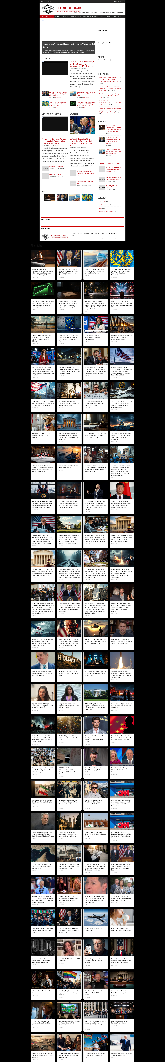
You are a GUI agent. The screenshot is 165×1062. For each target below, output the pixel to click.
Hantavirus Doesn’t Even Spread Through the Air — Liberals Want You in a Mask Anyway (86, 93)
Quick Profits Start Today (55, 174)
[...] (80, 86)
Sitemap (72, 235)
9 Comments (86, 177)
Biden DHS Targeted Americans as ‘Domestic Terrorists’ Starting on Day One (85, 173)
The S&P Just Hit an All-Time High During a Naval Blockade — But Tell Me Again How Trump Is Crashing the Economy (86, 104)
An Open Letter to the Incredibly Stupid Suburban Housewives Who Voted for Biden (113, 169)
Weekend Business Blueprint (107, 13)
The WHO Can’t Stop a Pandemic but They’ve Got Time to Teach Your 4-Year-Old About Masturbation (58, 104)
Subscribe (120, 13)
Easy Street (94, 13)
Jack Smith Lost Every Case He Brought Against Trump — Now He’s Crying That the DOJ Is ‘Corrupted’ (58, 93)
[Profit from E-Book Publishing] (45, 168)
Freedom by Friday (84, 13)
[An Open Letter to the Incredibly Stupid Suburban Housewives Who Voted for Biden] (102, 169)
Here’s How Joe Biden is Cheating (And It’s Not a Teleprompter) (113, 178)
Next (94, 35)
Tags (118, 163)
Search (120, 67)
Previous (44, 35)
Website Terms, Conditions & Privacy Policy (89, 233)
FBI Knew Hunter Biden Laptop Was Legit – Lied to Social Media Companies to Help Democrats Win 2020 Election (54, 141)
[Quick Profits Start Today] (45, 176)
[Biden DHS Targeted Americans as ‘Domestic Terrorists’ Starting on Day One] (73, 173)
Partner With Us (113, 233)
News (44, 191)
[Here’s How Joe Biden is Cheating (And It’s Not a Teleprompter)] (102, 179)
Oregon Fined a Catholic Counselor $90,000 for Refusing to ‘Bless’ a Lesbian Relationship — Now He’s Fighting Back (63, 16)
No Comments (83, 68)
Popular (102, 163)
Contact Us (51, 1)
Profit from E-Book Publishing (56, 166)
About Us (43, 1)
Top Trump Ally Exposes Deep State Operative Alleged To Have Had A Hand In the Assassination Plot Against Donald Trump (81, 142)
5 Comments (56, 145)
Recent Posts (46, 58)
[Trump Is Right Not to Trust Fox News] (102, 187)
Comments (110, 163)
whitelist (104, 233)
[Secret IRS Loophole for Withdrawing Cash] (73, 183)
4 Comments (83, 147)
